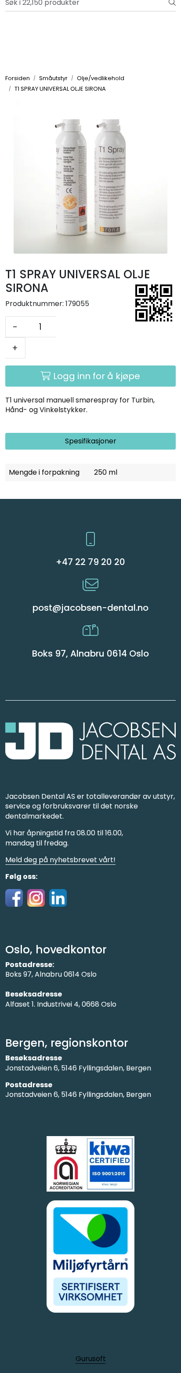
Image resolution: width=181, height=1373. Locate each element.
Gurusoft (91, 1359)
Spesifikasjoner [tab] (90, 441)
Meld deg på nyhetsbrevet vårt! (60, 860)
